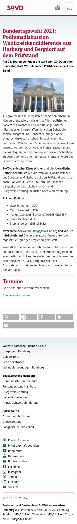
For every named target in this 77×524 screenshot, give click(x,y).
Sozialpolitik (11, 411)
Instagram (14, 472)
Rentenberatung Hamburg (19, 386)
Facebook (13, 467)
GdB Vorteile (11, 357)
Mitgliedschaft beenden (23, 446)
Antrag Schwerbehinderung (20, 403)
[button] (11, 317)
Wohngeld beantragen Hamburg (23, 367)
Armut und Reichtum (16, 416)
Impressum (14, 451)
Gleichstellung (12, 422)
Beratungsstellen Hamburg (20, 381)
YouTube (13, 487)
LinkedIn (13, 482)
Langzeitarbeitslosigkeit (18, 427)
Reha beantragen (14, 362)
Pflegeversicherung (15, 392)
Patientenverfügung (15, 397)
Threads (12, 477)
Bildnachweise (17, 461)
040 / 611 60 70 (24, 514)
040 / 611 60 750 (58, 514)
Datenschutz (15, 456)
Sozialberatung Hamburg (19, 376)
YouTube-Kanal (29, 252)
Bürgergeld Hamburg (16, 351)
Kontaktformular (18, 440)
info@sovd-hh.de (21, 519)
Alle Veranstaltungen (16, 295)
